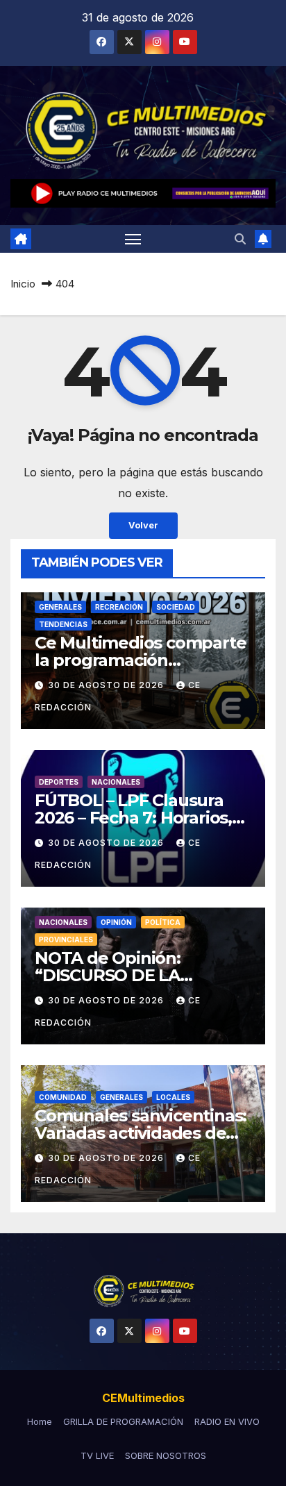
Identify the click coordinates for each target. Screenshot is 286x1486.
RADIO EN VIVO (227, 1421)
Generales (60, 607)
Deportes (58, 782)
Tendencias (63, 624)
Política (162, 922)
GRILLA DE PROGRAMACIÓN (123, 1421)
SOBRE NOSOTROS (165, 1455)
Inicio (22, 283)
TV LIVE (97, 1455)
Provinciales (66, 939)
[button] (240, 239)
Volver (143, 525)
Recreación (119, 607)
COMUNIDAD (63, 1097)
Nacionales (116, 782)
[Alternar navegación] (133, 239)
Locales (173, 1097)
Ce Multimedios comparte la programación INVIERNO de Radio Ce (140, 660)
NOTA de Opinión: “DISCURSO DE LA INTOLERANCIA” (107, 975)
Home (39, 1421)
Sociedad (175, 607)
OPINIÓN (116, 922)
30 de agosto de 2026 (107, 685)
